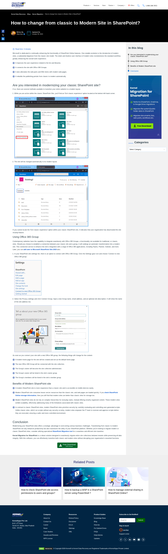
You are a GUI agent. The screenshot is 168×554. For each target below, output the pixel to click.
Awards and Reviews (50, 535)
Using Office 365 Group (138, 61)
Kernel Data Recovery (18, 14)
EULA (71, 525)
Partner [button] (110, 5)
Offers (132, 5)
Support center (124, 534)
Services (96, 5)
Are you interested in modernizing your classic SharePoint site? (144, 55)
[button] (138, 5)
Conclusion (134, 71)
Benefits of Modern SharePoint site (143, 66)
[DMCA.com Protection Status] (46, 548)
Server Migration (37, 14)
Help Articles (98, 535)
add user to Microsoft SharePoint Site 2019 (40, 249)
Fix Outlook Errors (100, 528)
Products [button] (86, 5)
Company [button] (121, 5)
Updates (97, 538)
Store (104, 5)
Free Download (69, 445)
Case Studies (48, 532)
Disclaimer (72, 521)
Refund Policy (73, 518)
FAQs (96, 532)
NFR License (48, 538)
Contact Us (47, 521)
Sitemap (71, 528)
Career (45, 525)
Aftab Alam (20, 34)
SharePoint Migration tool (63, 431)
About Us (46, 518)
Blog (28, 14)
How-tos (97, 525)
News (45, 528)
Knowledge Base (100, 518)
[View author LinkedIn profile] (24, 34)
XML (70, 532)
